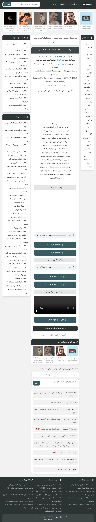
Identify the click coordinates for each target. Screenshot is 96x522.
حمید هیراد (86, 84)
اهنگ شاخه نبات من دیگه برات (15, 155)
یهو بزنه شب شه (20, 275)
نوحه (55, 4)
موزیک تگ (73, 38)
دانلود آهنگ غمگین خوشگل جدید (82, 485)
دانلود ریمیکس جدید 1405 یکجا (50, 488)
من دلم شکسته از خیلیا (18, 199)
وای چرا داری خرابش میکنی (17, 268)
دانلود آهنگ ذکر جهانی (18, 163)
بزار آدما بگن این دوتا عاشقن (16, 195)
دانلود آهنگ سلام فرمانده (17, 231)
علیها (66, 38)
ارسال (36, 383)
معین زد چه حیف (20, 202)
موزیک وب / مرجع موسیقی (16, 235)
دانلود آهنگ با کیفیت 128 (55, 244)
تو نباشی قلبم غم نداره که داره (16, 286)
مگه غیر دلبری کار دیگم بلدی (16, 177)
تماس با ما (33, 517)
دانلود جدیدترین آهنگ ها (17, 228)
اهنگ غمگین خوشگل (19, 213)
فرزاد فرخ (87, 112)
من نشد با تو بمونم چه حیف (16, 174)
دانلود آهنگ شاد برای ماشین (16, 264)
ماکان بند (87, 87)
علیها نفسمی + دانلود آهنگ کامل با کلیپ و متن (54, 50)
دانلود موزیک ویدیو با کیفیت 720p (55, 319)
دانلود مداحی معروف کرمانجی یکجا (21, 485)
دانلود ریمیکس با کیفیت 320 (55, 284)
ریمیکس (63, 4)
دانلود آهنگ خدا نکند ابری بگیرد (15, 253)
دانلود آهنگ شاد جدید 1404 (16, 282)
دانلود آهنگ (74, 4)
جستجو (7, 4)
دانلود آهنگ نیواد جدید (18, 51)
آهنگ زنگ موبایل (20, 210)
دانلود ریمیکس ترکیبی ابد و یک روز (49, 485)
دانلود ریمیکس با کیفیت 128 (55, 276)
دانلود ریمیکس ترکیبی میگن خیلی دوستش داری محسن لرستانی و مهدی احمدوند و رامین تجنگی (48, 507)
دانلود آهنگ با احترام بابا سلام (16, 152)
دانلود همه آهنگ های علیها (55, 328)
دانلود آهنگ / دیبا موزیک (17, 159)
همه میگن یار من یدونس (17, 260)
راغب (88, 58)
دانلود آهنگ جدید (20, 278)
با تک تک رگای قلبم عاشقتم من (15, 257)
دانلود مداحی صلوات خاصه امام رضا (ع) (19, 501)
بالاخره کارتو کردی (20, 206)
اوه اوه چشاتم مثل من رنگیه (16, 271)
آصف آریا (87, 156)
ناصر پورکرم (86, 138)
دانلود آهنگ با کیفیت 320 (55, 252)
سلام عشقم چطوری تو (18, 217)
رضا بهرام (87, 159)
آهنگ (55, 57)
